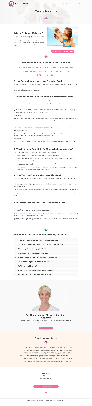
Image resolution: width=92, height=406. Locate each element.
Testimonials (74, 3)
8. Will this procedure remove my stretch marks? (35, 270)
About (51, 3)
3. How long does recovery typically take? (33, 249)
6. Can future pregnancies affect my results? (34, 262)
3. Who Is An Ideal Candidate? (33, 71)
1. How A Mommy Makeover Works (31, 67)
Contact (81, 3)
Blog (56, 3)
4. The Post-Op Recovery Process (57, 71)
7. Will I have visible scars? (27, 266)
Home (46, 3)
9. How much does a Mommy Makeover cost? (34, 275)
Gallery (60, 3)
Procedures (66, 3)
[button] (69, 3)
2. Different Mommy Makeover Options (59, 67)
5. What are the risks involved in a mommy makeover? (37, 257)
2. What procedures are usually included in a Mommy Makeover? (41, 244)
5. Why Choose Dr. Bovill (46, 75)
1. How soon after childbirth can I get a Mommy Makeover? (39, 240)
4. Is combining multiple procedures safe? (33, 253)
